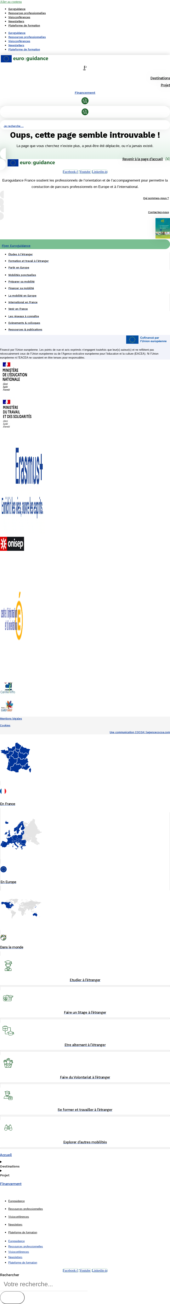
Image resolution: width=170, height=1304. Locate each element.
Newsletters (16, 21)
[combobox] (43, 1284)
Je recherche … (14, 126)
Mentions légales (11, 718)
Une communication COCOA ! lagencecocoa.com (140, 732)
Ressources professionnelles (27, 13)
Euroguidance (17, 9)
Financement (85, 93)
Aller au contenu (11, 2)
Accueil (6, 1155)
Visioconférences (19, 17)
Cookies (5, 725)
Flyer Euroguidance (16, 246)
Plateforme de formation (24, 25)
